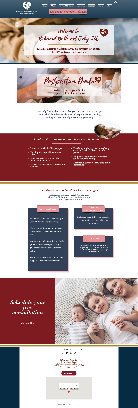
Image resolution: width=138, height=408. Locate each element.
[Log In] (115, 2)
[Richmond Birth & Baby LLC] (62, 353)
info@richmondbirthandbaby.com (69, 364)
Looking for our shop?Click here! (68, 11)
